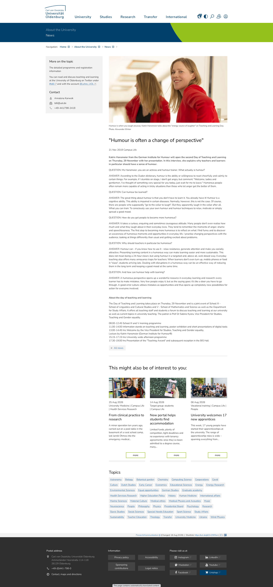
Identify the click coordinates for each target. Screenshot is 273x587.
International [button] (176, 17)
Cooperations (202, 479)
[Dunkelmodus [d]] (206, 17)
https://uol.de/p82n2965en (206, 535)
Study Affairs (201, 511)
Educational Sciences (181, 484)
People (131, 506)
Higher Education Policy (152, 495)
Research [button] (128, 17)
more (139, 455)
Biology (129, 479)
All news (118, 348)
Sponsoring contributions (121, 566)
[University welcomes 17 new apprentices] (209, 388)
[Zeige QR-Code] (225, 535)
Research (207, 506)
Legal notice (151, 568)
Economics (161, 484)
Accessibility (151, 557)
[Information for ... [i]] (218, 17)
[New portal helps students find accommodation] (168, 388)
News (50, 35)
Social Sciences (136, 511)
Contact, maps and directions (67, 574)
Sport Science (184, 511)
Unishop (213, 572)
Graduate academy (192, 490)
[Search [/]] (212, 17)
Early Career (145, 484)
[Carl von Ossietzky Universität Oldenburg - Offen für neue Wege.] (55, 11)
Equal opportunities (148, 490)
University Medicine (185, 517)
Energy (199, 484)
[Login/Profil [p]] (225, 17)
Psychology (193, 506)
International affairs (210, 495)
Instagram (183, 557)
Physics (157, 506)
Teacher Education (137, 517)
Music (207, 500)
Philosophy (144, 506)
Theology (155, 517)
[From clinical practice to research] (127, 388)
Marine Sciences (118, 500)
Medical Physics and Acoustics (185, 500)
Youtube (213, 565)
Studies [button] (106, 17)
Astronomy (116, 479)
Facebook (182, 572)
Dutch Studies (128, 484)
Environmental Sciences (122, 490)
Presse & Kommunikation (147, 535)
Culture (114, 484)
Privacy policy (121, 557)
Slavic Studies (117, 511)
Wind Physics (218, 517)
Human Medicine (188, 495)
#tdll (51, 83)
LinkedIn (213, 557)
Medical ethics (158, 500)
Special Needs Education (160, 511)
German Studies (170, 490)
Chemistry (163, 479)
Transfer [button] (150, 17)
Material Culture (138, 500)
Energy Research (215, 484)
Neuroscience (117, 506)
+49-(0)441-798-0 (61, 568)
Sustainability (117, 517)
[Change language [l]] (199, 17)
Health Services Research (123, 495)
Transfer (167, 517)
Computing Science (182, 479)
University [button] (83, 17)
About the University (61, 30)
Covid (215, 479)
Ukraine (203, 517)
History (172, 495)
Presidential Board (173, 506)
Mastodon (183, 565)
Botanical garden (145, 479)
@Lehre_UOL (87, 83)
